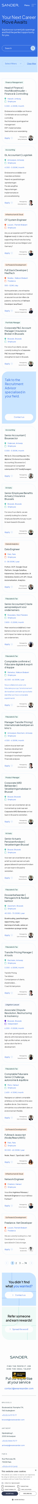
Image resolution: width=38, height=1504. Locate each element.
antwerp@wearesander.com (13, 1445)
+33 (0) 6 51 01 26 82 (10, 1466)
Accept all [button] (10, 1493)
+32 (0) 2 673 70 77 (9, 1415)
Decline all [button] (27, 1493)
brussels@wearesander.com (13, 1420)
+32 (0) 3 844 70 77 (9, 1441)
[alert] (19, 1486)
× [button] (35, 1470)
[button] (30, 5)
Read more (26, 1479)
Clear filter (31, 63)
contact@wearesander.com (19, 1388)
